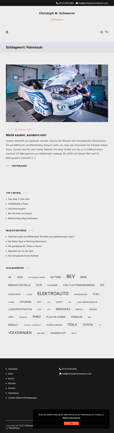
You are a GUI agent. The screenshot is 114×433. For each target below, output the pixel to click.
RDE (89, 317)
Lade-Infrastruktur (87, 302)
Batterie (55, 277)
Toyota (88, 324)
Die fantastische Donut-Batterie (23, 255)
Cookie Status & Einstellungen (22, 397)
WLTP (73, 333)
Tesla (72, 324)
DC (102, 285)
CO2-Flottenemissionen (79, 285)
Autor (10, 373)
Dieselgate (14, 294)
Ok (71, 423)
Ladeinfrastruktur (20, 309)
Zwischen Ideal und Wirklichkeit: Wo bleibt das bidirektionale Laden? (41, 236)
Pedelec (23, 317)
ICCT (39, 302)
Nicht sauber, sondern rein (26, 135)
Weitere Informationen (71, 417)
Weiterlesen (19, 166)
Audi (20, 277)
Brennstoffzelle (19, 285)
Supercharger (54, 325)
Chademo (52, 285)
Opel (11, 317)
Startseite (13, 369)
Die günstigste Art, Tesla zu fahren (25, 246)
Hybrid (11, 302)
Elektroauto (53, 293)
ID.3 (48, 302)
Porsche (76, 316)
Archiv (11, 378)
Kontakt (12, 383)
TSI (100, 325)
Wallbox (41, 333)
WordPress (14, 428)
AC (10, 277)
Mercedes (63, 309)
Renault (13, 324)
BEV (70, 276)
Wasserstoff (58, 333)
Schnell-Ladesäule (32, 325)
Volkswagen (20, 333)
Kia (69, 302)
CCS (39, 285)
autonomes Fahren (36, 277)
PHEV (37, 317)
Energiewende (80, 294)
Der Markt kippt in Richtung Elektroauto (27, 241)
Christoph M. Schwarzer (57, 13)
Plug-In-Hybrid (56, 317)
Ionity (59, 302)
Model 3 (80, 309)
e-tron (29, 295)
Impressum (13, 393)
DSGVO (11, 388)
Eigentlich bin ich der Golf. (20, 251)
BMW (83, 277)
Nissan (93, 309)
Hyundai (25, 301)
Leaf (39, 309)
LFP (48, 309)
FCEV (96, 294)
